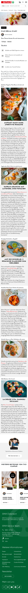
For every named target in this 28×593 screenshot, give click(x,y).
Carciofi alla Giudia (12, 268)
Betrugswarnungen (7, 554)
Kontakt (4, 557)
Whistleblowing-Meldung (6, 563)
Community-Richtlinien (20, 566)
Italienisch (9, 41)
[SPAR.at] (8, 2)
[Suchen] (25, 6)
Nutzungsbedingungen (20, 559)
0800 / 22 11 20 (9, 530)
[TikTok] (19, 587)
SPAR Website (4, 10)
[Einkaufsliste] (20, 2)
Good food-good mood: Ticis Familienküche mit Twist (9, 498)
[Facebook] (4, 587)
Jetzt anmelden (8, 576)
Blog (15, 10)
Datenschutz (17, 557)
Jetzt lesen (5, 502)
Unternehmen (17, 551)
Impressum (5, 559)
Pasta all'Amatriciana (12, 311)
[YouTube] (12, 587)
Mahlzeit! (11, 10)
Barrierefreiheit (17, 554)
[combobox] (5, 6)
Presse (3, 551)
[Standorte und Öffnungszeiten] (23, 2)
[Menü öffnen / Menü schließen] (26, 2)
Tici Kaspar (4, 41)
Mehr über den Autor (13, 455)
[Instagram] (8, 587)
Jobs (6, 541)
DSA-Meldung (5, 566)
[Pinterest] (15, 587)
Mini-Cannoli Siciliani (8, 405)
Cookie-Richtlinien (18, 562)
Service (7, 538)
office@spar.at (9, 536)
